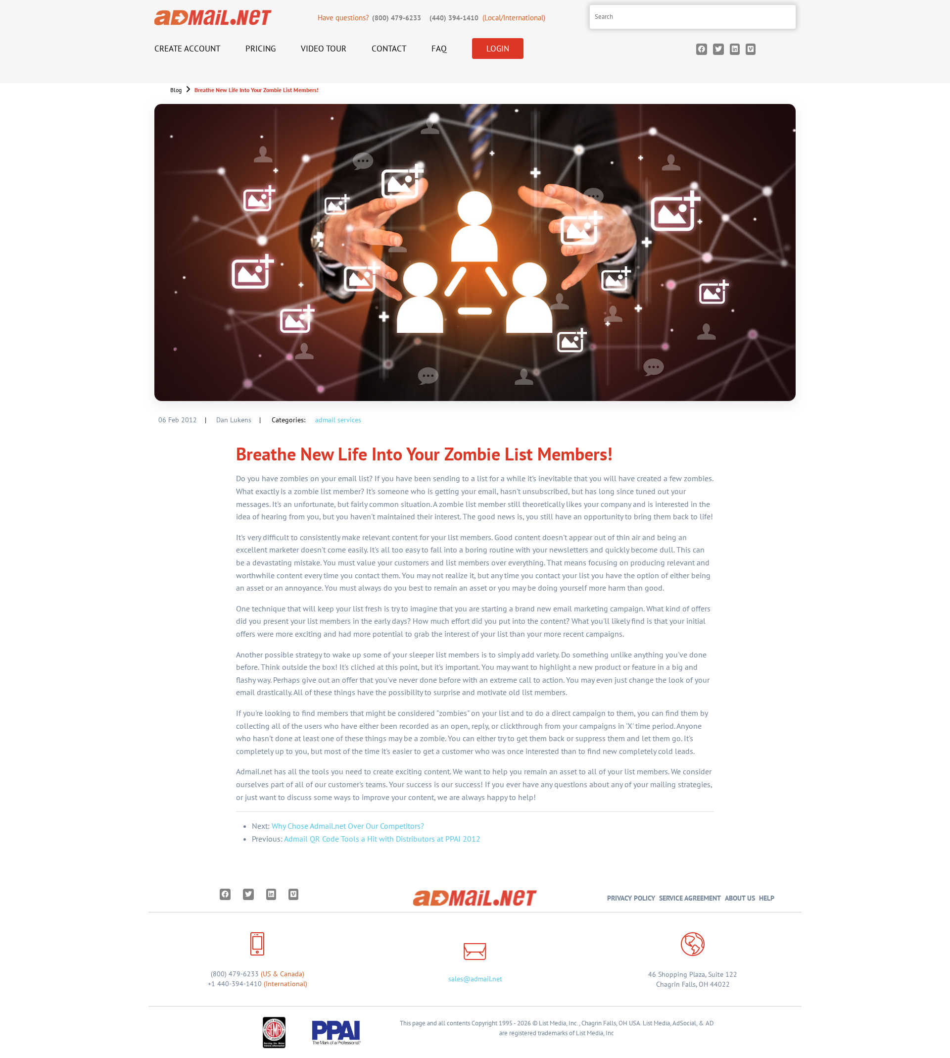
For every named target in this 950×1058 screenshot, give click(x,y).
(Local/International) (487, 17)
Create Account (187, 48)
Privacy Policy (631, 898)
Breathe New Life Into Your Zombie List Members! (256, 90)
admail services (338, 419)
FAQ (439, 48)
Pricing (260, 48)
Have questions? (369, 17)
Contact (389, 48)
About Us (740, 898)
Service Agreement (690, 898)
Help (766, 898)
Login (497, 48)
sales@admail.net (475, 978)
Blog (176, 90)
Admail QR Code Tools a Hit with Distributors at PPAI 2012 (382, 839)
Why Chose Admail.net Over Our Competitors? (348, 826)
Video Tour (323, 48)
